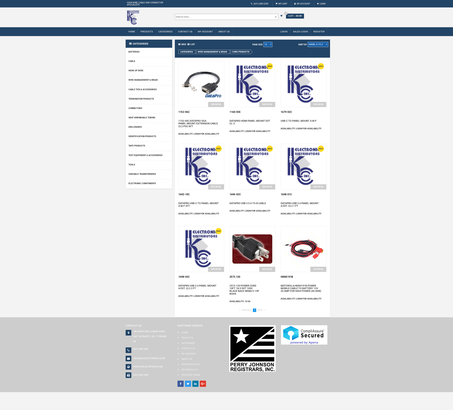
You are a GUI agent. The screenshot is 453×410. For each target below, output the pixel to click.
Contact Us (185, 31)
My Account (303, 3)
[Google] (203, 384)
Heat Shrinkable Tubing (141, 117)
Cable (131, 61)
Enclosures (135, 127)
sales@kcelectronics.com (149, 358)
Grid (183, 44)
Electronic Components (142, 183)
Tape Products (136, 146)
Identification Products (142, 136)
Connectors (135, 108)
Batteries (133, 52)
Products (147, 31)
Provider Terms (191, 375)
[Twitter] (188, 384)
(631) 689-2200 (261, 3)
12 (266, 44)
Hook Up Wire (135, 70)
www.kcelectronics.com (148, 366)
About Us (224, 31)
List (192, 44)
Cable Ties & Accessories (142, 89)
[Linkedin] (195, 384)
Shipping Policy (191, 364)
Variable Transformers (142, 174)
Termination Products (141, 99)
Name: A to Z (316, 44)
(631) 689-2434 (140, 375)
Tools (131, 164)
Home (131, 31)
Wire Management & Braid (143, 80)
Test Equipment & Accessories (145, 155)
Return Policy (190, 369)
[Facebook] (180, 384)
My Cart (282, 3)
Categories (165, 31)
